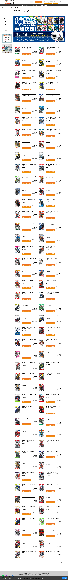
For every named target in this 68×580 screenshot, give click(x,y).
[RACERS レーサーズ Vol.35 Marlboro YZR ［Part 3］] (41, 465)
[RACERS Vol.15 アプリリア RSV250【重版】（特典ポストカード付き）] (17, 85)
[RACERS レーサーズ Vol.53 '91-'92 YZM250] (17, 354)
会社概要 (51, 1)
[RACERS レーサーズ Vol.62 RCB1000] (41, 273)
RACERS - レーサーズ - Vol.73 (51, 199)
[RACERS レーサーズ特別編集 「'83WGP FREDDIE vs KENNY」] (41, 532)
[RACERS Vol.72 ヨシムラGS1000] (17, 214)
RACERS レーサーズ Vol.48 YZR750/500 (29, 384)
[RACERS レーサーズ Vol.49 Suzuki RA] (17, 376)
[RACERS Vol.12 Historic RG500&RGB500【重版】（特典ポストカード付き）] (41, 97)
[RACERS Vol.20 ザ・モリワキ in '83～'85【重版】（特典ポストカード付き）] (17, 121)
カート (61, 3)
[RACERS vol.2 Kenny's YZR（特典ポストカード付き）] (17, 156)
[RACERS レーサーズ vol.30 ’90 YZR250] (41, 499)
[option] (34, 5)
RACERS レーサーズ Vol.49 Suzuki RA (28, 373)
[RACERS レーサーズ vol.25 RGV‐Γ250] (17, 532)
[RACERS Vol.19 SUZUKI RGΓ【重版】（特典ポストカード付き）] (41, 109)
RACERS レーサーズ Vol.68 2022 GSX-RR (29, 234)
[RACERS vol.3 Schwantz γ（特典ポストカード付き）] (41, 156)
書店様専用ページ (47, 1)
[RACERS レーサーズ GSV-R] (41, 433)
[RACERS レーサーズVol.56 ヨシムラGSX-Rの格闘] (17, 319)
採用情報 (54, 1)
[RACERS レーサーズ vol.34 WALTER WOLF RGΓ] (17, 476)
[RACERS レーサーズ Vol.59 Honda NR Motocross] (17, 295)
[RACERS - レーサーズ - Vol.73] (41, 203)
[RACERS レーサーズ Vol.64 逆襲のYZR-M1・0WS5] (17, 261)
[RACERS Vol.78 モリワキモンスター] (17, 62)
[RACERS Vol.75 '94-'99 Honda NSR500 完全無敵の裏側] (41, 132)
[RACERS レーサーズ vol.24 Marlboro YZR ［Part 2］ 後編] (17, 544)
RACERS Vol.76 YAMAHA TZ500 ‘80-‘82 (29, 129)
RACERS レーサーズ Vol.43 (27, 418)
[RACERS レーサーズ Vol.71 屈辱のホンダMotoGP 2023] (41, 214)
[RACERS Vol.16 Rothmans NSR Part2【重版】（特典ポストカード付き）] (41, 74)
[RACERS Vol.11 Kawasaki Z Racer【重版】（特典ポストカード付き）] (17, 109)
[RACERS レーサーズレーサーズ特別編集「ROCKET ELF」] (41, 376)
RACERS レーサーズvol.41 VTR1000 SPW (29, 429)
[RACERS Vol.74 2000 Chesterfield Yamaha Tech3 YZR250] (17, 144)
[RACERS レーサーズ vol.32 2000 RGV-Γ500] (17, 487)
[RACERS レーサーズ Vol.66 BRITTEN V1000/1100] (17, 250)
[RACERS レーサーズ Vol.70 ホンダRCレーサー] (17, 226)
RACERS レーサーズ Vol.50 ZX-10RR (52, 362)
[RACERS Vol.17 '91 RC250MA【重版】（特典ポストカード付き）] (17, 74)
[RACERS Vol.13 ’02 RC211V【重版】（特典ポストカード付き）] (17, 97)
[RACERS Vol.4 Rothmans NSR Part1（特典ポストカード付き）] (17, 167)
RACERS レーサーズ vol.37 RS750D (52, 451)
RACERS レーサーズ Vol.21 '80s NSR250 (53, 551)
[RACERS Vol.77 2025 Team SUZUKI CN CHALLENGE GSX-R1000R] (41, 121)
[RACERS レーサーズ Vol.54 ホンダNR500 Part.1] (17, 342)
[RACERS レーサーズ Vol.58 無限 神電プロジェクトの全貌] (17, 307)
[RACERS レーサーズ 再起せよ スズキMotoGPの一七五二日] (17, 331)
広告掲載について (55, 2)
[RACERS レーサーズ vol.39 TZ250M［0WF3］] (41, 444)
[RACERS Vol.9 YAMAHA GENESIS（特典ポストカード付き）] (17, 191)
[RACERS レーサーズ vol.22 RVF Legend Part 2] (17, 554)
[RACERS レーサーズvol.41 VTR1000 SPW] (17, 433)
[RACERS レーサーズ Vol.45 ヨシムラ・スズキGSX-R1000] (41, 398)
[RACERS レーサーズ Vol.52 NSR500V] (41, 354)
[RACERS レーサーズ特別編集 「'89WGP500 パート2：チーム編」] (41, 476)
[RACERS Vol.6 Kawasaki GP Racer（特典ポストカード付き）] (17, 179)
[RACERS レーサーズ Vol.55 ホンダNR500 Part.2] (41, 331)
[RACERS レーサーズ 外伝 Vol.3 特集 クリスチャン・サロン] (41, 319)
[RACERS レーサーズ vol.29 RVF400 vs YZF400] (17, 510)
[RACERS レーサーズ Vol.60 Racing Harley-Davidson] (41, 284)
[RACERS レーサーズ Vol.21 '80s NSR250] (41, 554)
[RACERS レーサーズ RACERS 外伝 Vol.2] (41, 342)
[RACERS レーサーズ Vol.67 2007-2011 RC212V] (41, 238)
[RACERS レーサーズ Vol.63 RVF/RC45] (17, 273)
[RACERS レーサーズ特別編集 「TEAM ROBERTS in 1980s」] (17, 444)
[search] (31, 2)
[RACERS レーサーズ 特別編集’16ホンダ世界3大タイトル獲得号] (41, 409)
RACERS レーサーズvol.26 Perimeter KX (53, 518)
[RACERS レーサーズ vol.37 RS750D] (41, 454)
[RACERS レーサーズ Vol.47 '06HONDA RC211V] (41, 387)
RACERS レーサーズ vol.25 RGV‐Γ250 (28, 529)
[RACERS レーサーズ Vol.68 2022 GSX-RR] (17, 238)
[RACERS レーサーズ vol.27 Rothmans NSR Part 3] (17, 521)
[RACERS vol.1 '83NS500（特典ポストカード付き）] (41, 144)
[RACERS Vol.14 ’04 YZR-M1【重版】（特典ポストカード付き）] (41, 85)
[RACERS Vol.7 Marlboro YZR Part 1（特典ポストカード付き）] (41, 179)
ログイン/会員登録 (38, 2)
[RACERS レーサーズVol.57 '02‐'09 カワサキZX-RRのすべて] (41, 307)
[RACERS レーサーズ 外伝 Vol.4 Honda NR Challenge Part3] (41, 295)
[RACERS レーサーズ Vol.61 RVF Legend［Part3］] (17, 284)
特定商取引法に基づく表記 (45, 573)
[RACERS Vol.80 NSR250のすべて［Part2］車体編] (17, 50)
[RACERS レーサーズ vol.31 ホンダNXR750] (41, 487)
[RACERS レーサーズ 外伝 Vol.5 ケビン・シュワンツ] (41, 261)
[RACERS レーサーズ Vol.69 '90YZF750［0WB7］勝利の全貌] (41, 226)
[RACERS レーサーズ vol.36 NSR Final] (17, 465)
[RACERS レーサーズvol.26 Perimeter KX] (41, 521)
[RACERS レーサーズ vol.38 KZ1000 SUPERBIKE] (17, 454)
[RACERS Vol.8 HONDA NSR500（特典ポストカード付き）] (17, 203)
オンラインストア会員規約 (27, 573)
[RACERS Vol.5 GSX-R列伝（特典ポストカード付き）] (41, 167)
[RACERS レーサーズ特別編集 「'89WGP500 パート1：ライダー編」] (17, 499)
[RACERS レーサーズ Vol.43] (17, 421)
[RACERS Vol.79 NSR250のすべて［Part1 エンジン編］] (41, 50)
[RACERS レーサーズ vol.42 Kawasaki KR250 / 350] (41, 421)
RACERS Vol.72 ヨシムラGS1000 (28, 211)
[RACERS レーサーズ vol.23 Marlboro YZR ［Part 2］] (41, 544)
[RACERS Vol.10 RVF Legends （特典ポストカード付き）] (41, 191)
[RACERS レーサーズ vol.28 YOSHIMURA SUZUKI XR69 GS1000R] (41, 510)
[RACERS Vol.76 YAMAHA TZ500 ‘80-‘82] (17, 132)
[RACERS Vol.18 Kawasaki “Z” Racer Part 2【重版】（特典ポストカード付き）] (41, 62)
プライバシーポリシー (36, 573)
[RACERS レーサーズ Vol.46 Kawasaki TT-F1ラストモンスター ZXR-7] (17, 398)
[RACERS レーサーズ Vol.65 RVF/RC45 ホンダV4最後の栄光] (41, 250)
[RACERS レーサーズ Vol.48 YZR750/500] (17, 387)
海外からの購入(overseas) (48, 2)
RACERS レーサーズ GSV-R (51, 429)
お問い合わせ (19, 573)
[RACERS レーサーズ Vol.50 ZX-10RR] (41, 366)
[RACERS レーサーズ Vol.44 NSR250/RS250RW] (17, 409)
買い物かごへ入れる (26, 54)
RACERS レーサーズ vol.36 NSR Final (28, 461)
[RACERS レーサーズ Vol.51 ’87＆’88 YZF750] (17, 366)
